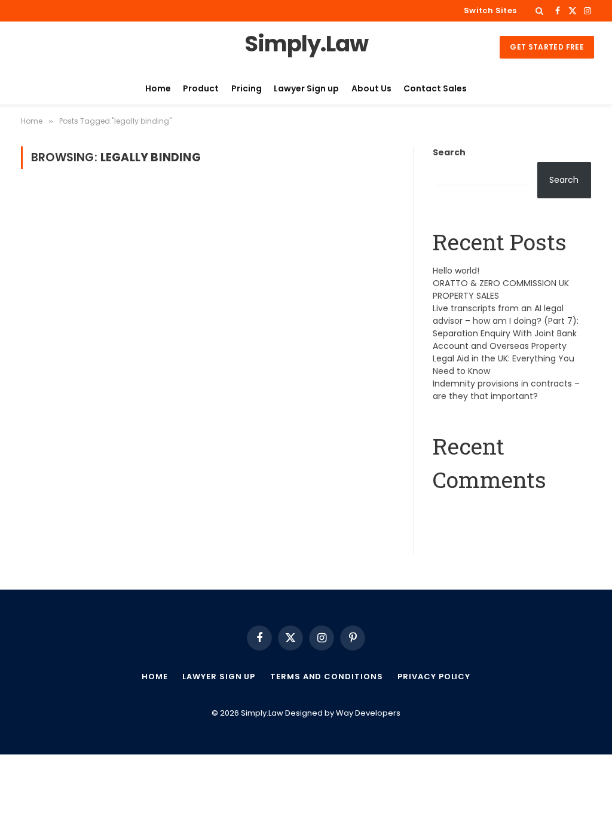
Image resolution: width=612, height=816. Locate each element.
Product (201, 88)
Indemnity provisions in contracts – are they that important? (506, 390)
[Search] (539, 11)
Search (449, 152)
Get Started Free (547, 47)
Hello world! (456, 271)
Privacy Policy (433, 676)
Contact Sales (435, 88)
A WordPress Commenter (487, 510)
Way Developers (368, 713)
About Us (371, 88)
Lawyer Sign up (306, 88)
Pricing (246, 88)
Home (158, 88)
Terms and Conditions (326, 676)
